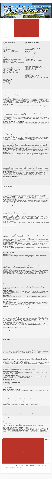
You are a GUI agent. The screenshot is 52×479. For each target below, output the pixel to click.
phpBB (33, 163)
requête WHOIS (23, 429)
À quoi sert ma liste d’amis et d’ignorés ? (30, 56)
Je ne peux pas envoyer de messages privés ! (31, 52)
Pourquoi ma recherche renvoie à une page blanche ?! (32, 62)
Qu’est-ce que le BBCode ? (6, 80)
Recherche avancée (12, 19)
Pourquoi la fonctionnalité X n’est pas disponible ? (32, 76)
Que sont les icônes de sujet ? (7, 87)
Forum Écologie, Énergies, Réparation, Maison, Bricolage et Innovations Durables (24, 7)
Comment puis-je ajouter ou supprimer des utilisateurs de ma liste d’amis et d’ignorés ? (37, 57)
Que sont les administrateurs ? (29, 43)
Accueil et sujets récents (19, 465)
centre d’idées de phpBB (7, 425)
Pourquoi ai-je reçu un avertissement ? (8, 73)
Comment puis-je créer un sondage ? (8, 68)
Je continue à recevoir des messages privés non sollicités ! (33, 53)
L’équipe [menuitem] (10, 17)
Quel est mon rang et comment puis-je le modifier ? (10, 61)
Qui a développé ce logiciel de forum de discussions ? (32, 75)
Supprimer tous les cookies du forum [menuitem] (29, 465)
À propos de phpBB (42, 420)
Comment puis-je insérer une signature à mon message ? (11, 67)
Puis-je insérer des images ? (7, 83)
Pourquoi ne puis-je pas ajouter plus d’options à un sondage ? (11, 69)
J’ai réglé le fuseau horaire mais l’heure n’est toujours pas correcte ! (12, 57)
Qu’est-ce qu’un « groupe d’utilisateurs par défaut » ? (32, 48)
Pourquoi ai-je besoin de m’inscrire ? (8, 43)
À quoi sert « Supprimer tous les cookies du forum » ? (10, 51)
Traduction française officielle (9, 468)
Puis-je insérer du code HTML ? (7, 81)
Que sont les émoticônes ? (6, 82)
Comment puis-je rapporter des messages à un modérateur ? (11, 74)
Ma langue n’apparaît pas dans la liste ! (8, 58)
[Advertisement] (26, 26)
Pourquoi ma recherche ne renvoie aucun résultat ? (32, 61)
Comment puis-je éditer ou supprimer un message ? (10, 66)
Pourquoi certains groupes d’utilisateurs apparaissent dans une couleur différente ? (36, 47)
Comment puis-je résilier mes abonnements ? (31, 69)
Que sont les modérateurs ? (29, 44)
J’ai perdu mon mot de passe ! (7, 49)
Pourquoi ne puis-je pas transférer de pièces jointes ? (10, 72)
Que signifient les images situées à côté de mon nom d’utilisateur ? (12, 59)
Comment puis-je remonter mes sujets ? (8, 77)
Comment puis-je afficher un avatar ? (8, 60)
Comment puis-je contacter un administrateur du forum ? (33, 79)
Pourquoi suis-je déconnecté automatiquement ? (9, 50)
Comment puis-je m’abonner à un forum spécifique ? (32, 68)
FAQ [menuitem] (2, 17)
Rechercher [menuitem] (5, 17)
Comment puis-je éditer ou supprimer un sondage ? (10, 70)
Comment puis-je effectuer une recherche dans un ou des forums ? (34, 60)
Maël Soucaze (16, 468)
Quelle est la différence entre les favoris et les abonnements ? (33, 66)
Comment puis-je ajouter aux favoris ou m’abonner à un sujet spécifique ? (35, 67)
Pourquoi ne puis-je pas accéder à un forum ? (9, 71)
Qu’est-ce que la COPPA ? (6, 44)
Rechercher (11, 19)
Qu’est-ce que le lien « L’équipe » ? (30, 49)
